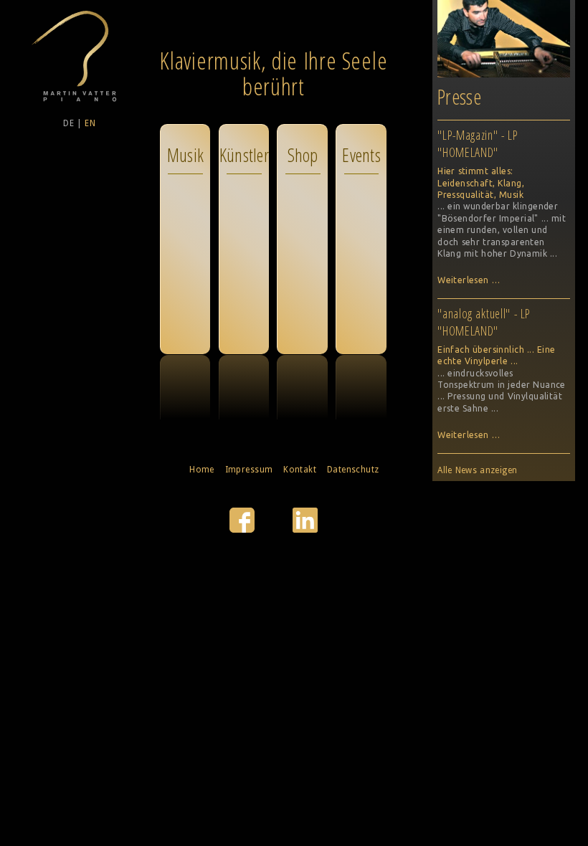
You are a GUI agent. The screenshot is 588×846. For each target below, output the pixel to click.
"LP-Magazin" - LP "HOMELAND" (477, 143)
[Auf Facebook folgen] (243, 529)
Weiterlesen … (468, 280)
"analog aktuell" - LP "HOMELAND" (484, 322)
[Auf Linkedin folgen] (305, 529)
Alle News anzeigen (477, 470)
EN (90, 123)
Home (201, 470)
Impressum (249, 470)
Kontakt (299, 470)
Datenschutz (353, 470)
